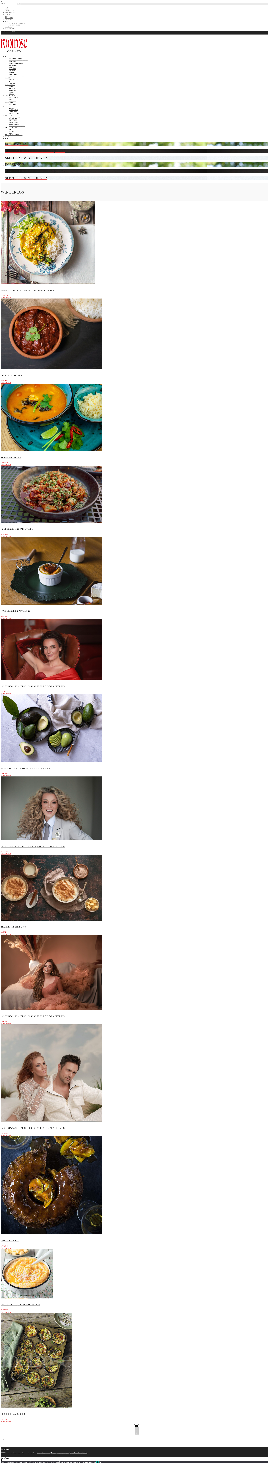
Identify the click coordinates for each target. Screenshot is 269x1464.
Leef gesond (14, 97)
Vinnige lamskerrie (11, 375)
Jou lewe (9, 115)
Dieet (11, 99)
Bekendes (9, 14)
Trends (12, 83)
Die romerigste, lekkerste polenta (20, 1304)
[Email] (8, 1449)
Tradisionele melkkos (13, 927)
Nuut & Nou (14, 74)
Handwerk (13, 110)
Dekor (11, 108)
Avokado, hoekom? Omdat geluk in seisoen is (26, 768)
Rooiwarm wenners (13, 135)
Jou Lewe (9, 18)
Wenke (11, 81)
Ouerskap (13, 118)
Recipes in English (16, 76)
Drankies (13, 70)
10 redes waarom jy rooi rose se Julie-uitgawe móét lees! (33, 686)
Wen (7, 21)
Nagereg (12, 69)
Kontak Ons (10, 28)
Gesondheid (10, 12)
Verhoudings (14, 117)
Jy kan (11, 72)
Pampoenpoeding (10, 1240)
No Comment (6, 298)
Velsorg (12, 88)
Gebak (11, 67)
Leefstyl (8, 16)
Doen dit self (14, 113)
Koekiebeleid (83, 1453)
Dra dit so (13, 79)
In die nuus (13, 122)
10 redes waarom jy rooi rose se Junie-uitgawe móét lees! (33, 846)
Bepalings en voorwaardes (60, 1453)
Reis (10, 129)
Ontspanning (10, 19)
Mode (7, 9)
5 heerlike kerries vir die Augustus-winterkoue (28, 290)
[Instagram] (6, 1449)
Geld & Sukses (14, 124)
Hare (11, 86)
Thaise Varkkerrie (11, 457)
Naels (11, 92)
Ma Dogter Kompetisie (18, 23)
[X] (3, 1449)
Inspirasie (13, 120)
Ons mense (13, 104)
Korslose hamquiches (13, 1414)
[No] (100, 1462)
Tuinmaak (13, 111)
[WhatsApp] (4, 1449)
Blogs (11, 131)
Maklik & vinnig (15, 58)
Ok (98, 1462)
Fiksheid (12, 101)
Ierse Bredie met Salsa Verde (17, 529)
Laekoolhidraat (16, 63)
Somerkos (13, 61)
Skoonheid (9, 11)
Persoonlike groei (17, 126)
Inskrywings (14, 25)
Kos (6, 7)
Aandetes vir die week (18, 60)
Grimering (13, 90)
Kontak (8, 138)
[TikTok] (1, 1449)
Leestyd (8, 27)
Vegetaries (13, 65)
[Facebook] (5, 1449)
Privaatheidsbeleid (43, 1453)
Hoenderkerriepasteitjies (15, 611)
